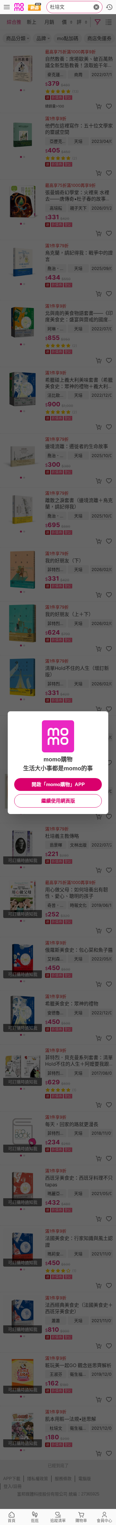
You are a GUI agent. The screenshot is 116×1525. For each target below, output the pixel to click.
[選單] (6, 7)
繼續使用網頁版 (58, 800)
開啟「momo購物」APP (58, 784)
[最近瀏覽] (109, 7)
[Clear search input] (96, 7)
